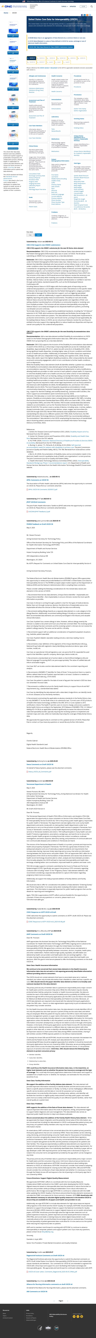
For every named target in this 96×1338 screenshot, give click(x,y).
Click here (11, 167)
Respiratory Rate (79, 181)
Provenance (77, 95)
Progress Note (33, 181)
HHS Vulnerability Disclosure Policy (58, 1315)
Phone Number (56, 200)
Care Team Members (35, 126)
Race (52, 188)
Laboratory (55, 117)
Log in (83, 6)
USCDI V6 (32, 62)
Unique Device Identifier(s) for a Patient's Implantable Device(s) (81, 138)
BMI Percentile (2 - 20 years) (80, 196)
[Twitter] (77, 1316)
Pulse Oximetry (78, 189)
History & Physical (34, 178)
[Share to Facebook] (82, 15)
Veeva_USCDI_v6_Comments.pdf (39, 772)
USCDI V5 (82, 58)
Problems (54, 212)
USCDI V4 (72, 58)
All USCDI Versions (13, 148)
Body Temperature (80, 183)
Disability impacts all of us (79, 432)
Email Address (55, 204)
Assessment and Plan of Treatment (36, 101)
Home (6, 13)
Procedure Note (34, 180)
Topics (4, 1315)
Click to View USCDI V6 (13, 52)
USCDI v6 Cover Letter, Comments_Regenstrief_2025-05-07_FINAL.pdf (52, 1272)
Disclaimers (29, 1315)
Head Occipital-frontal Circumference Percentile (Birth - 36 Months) (82, 207)
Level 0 (67, 62)
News (4, 1313)
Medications (55, 139)
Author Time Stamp (80, 109)
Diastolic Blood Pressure (81, 177)
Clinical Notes (33, 146)
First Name (54, 175)
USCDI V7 (42, 62)
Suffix (53, 182)
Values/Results (56, 131)
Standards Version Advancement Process (10, 178)
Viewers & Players (31, 1318)
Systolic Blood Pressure (81, 175)
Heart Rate (77, 179)
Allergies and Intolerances (37, 76)
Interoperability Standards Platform (34, 6)
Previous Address (56, 198)
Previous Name (56, 184)
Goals (31, 197)
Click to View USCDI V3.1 (13, 107)
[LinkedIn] (74, 1316)
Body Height (77, 185)
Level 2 (51, 62)
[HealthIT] (14, 6)
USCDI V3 (52, 58)
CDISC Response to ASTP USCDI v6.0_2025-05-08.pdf (46, 922)
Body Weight (78, 187)
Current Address (56, 196)
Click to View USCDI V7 (13, 35)
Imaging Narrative (34, 183)
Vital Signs (77, 163)
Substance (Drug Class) (36, 90)
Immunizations (56, 99)
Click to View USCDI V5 (13, 72)
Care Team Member (35, 138)
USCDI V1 (32, 58)
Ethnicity (54, 190)
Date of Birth (55, 186)
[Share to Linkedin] (85, 15)
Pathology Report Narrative (37, 189)
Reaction (31, 92)
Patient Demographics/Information (60, 160)
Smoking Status (79, 119)
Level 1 (59, 62)
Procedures (77, 76)
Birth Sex (54, 192)
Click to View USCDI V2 (13, 124)
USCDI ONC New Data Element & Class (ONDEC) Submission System (51, 47)
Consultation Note (34, 174)
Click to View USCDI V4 (13, 89)
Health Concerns (56, 76)
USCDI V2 (42, 58)
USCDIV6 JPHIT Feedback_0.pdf (39, 512)
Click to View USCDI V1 (13, 143)
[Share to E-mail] (87, 15)
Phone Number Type (57, 202)
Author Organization (80, 111)
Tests (53, 129)
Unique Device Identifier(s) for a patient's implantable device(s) (82, 153)
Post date (30, 232)
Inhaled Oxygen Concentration (79, 192)
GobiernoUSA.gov (31, 1320)
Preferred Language (57, 194)
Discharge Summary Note (37, 176)
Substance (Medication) (36, 88)
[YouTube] (81, 1316)
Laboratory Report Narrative (34, 186)
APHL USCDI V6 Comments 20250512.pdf (42, 489)
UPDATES (73, 6)
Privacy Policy (30, 1313)
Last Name (54, 177)
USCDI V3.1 (63, 58)
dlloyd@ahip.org (47, 1232)
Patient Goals (33, 207)
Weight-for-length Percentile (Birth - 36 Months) (80, 201)
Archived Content (8, 1318)
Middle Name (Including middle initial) (59, 180)
